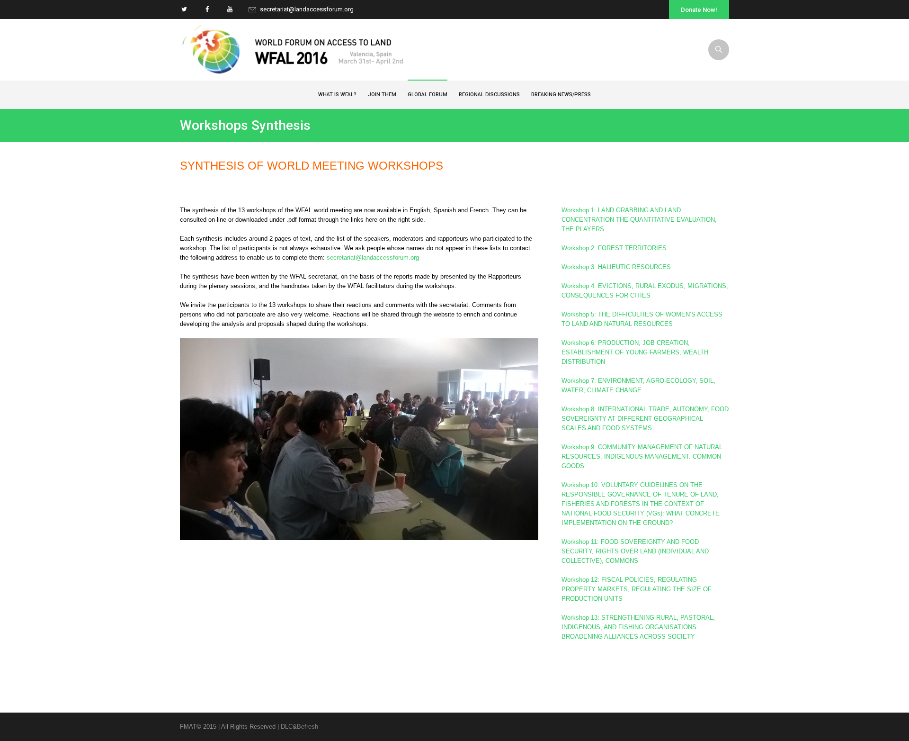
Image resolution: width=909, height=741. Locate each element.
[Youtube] (229, 9)
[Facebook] (207, 9)
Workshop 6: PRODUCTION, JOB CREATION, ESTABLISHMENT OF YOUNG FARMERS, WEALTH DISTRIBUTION (634, 352)
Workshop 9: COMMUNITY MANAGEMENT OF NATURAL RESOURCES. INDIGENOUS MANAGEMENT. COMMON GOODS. (641, 456)
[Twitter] (184, 9)
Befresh (307, 726)
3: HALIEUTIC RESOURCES (616, 267)
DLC (287, 726)
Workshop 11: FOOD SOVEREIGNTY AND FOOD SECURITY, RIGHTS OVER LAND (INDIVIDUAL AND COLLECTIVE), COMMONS (635, 551)
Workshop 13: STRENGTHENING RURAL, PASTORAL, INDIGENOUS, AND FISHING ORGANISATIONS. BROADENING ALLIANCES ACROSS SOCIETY (638, 627)
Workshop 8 (645, 419)
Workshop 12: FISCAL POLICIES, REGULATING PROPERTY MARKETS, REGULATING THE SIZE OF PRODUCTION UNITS (636, 589)
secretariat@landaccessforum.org (307, 9)
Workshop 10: (640, 503)
